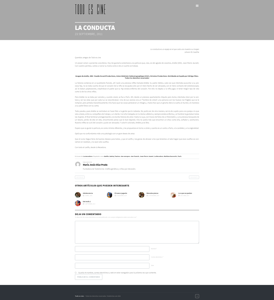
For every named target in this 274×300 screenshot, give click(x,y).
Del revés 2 (87, 201)
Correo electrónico (157, 257)
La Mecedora (158, 156)
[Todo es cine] (91, 9)
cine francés (135, 156)
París (179, 156)
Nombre (154, 249)
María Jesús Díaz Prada (95, 164)
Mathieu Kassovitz (170, 156)
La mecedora (87, 156)
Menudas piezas (152, 193)
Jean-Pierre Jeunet (146, 156)
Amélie (106, 156)
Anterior (79, 177)
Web (152, 265)
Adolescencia (88, 193)
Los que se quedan (185, 193)
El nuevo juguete (121, 193)
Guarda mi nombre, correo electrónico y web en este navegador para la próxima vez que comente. (117, 272)
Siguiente (194, 177)
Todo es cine (79, 296)
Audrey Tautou (114, 156)
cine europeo (125, 156)
